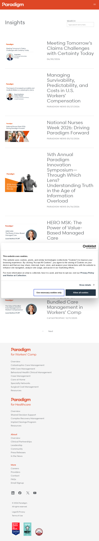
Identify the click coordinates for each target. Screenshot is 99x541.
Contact (15, 475)
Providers (15, 472)
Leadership (16, 445)
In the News (16, 456)
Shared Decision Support (23, 414)
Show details (85, 285)
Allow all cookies (80, 292)
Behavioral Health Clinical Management (31, 372)
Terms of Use (17, 515)
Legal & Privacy (18, 512)
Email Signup (17, 483)
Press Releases (18, 452)
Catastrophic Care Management (27, 365)
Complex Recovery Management (27, 418)
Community (17, 449)
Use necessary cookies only (48, 292)
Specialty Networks (20, 383)
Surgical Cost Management (25, 386)
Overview (15, 361)
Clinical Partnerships (21, 441)
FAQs (13, 479)
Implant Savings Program (23, 422)
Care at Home (18, 379)
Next (50, 331)
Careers (15, 468)
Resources (16, 390)
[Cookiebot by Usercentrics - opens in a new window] (84, 247)
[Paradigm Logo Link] (13, 5)
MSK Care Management (23, 368)
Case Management (20, 376)
